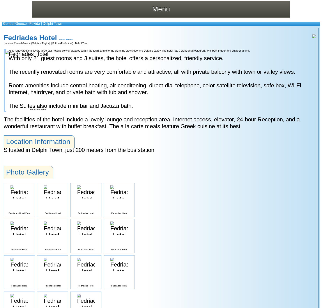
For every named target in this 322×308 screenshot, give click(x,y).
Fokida (34, 23)
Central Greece (15, 23)
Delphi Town (52, 23)
